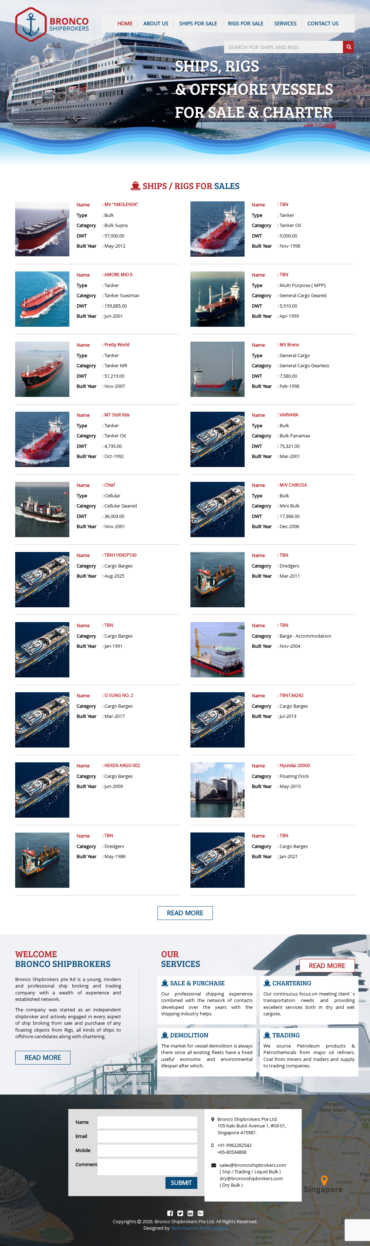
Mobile (83, 1150)
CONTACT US (323, 23)
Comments (84, 1164)
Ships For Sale (198, 23)
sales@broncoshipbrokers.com (253, 1165)
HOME (125, 23)
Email (81, 1136)
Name (83, 204)
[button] (17, 72)
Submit (181, 1183)
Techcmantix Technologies (199, 1228)
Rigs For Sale (245, 23)
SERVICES (285, 23)
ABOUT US (155, 23)
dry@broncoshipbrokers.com (251, 1178)
